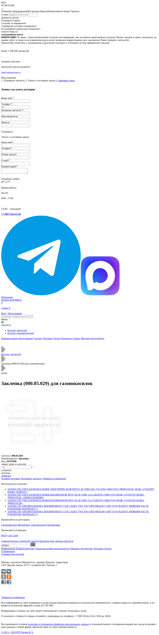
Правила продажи (25, 548)
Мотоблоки (24, 525)
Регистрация (15, 313)
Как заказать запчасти (61, 541)
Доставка (47, 338)
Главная (5, 541)
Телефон (5, 148)
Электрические (39, 525)
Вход (4, 313)
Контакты (66, 338)
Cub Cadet (12, 535)
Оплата (57, 338)
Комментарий (8, 166)
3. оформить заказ (65, 80)
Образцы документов (81, 548)
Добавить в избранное (13, 597)
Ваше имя (6, 142)
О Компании (8, 551)
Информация (8, 548)
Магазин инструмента (92, 338)
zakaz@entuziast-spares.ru (11, 72)
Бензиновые (53, 525)
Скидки (38, 338)
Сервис (76, 338)
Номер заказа (8, 154)
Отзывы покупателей (12, 554)
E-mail (4, 160)
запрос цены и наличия (13, 464)
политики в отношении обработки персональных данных (58, 624)
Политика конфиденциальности (52, 548)
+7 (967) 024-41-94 (11, 214)
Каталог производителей (20, 333)
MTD (4, 535)
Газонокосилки (9, 525)
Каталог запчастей (17, 330)
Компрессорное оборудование (17, 338)
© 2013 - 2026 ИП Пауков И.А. (17, 632)
